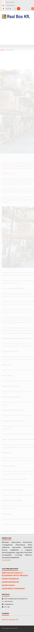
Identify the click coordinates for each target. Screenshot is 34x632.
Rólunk (22, 21)
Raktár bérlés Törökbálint (13, 589)
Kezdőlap (13, 21)
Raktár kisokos (8, 585)
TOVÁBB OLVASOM (8, 531)
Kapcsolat (13, 26)
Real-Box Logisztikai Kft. (10, 620)
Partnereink (6, 560)
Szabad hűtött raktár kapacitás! (17, 37)
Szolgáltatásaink (15, 31)
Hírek (27, 31)
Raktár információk (10, 582)
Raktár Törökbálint (10, 579)
